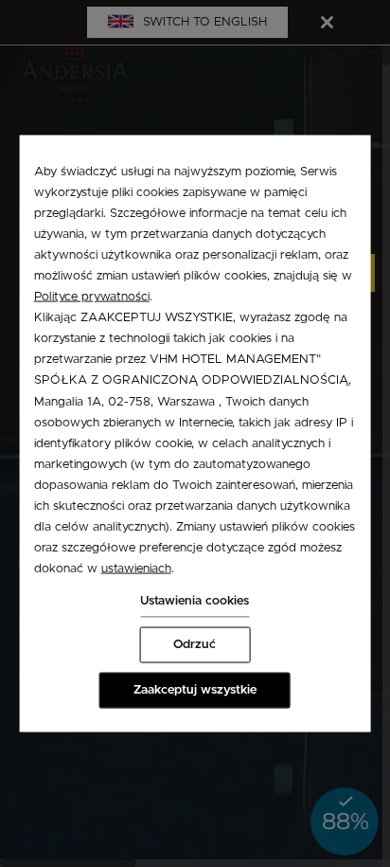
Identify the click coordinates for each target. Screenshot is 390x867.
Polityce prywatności (92, 297)
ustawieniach (136, 569)
